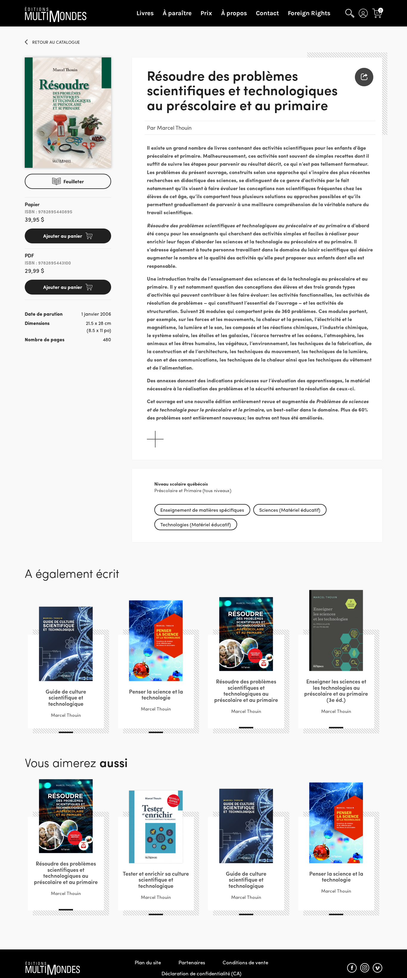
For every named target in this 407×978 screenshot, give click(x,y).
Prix (206, 13)
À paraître (177, 13)
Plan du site (148, 962)
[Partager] (364, 77)
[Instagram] (364, 968)
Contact (267, 13)
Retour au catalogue (56, 42)
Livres (145, 13)
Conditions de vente (245, 962)
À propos (234, 13)
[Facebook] (352, 968)
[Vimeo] (377, 968)
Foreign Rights (309, 13)
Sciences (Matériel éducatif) (289, 509)
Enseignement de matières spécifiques (202, 509)
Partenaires (191, 962)
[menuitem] (364, 77)
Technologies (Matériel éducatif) (195, 524)
